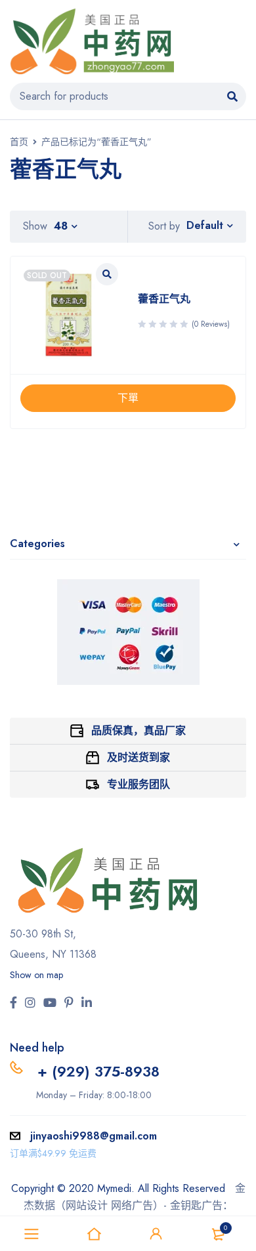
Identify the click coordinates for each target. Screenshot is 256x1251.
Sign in (156, 1234)
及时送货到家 (138, 757)
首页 (19, 141)
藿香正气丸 (164, 298)
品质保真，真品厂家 (138, 730)
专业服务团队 (138, 784)
